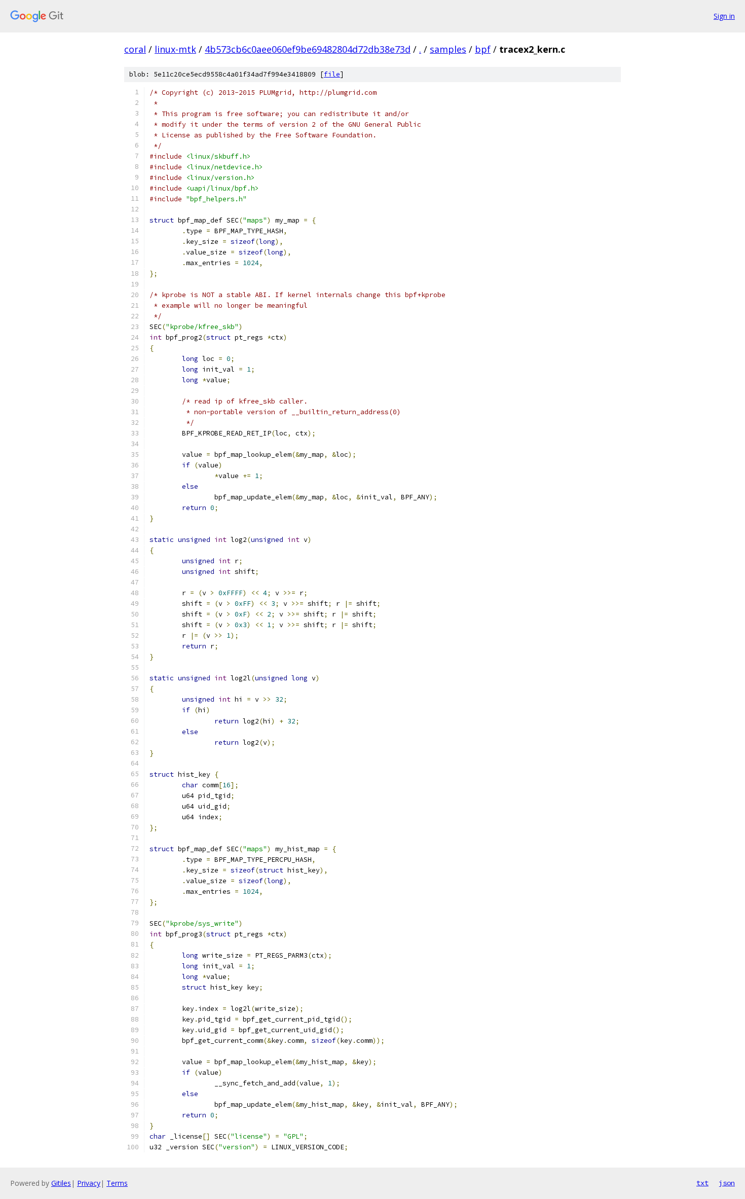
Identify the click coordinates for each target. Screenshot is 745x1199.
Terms (117, 1183)
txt (702, 1182)
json (727, 1182)
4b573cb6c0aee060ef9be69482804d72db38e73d (308, 49)
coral (135, 49)
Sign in (724, 16)
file (332, 74)
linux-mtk (175, 49)
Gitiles (61, 1183)
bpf (483, 49)
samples (448, 49)
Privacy (88, 1183)
